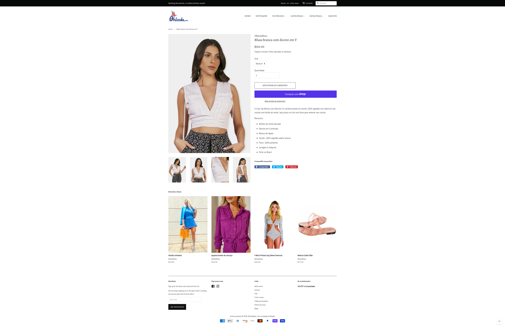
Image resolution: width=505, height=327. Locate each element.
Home (248, 16)
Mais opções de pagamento (275, 101)
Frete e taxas (259, 297)
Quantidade (259, 70)
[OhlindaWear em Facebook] (212, 287)
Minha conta (258, 286)
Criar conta (294, 3)
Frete (271, 51)
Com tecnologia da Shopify (266, 316)
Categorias (297, 16)
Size (256, 58)
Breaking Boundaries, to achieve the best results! (186, 3)
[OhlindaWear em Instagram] (217, 287)
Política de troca (260, 305)
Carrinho (309, 3)
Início (170, 29)
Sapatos (332, 16)
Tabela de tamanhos (261, 301)
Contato (257, 290)
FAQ (255, 293)
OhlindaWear (252, 316)
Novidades (261, 16)
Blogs (256, 308)
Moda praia (316, 16)
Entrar (283, 3)
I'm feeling (278, 16)
